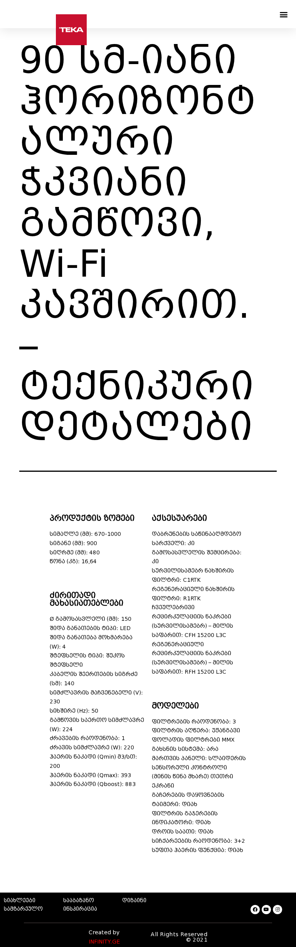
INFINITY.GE (104, 942)
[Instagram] (277, 909)
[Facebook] (255, 909)
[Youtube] (266, 909)
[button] (284, 14)
